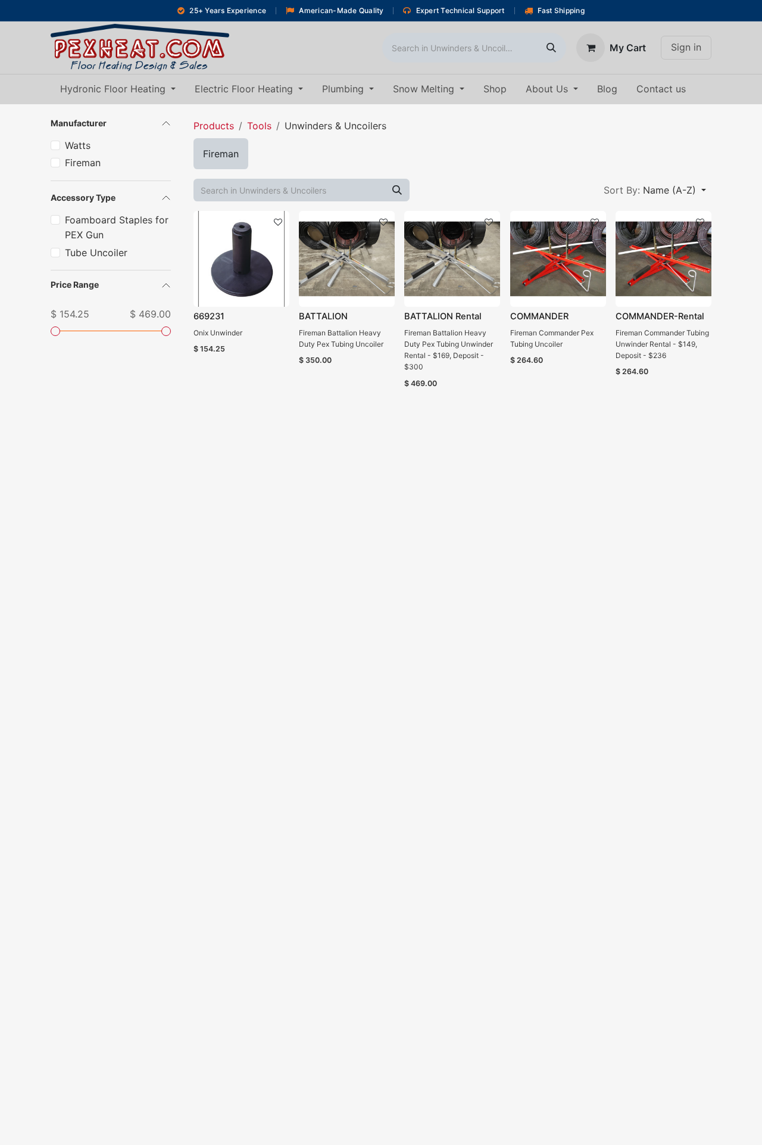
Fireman (83, 163)
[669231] (241, 259)
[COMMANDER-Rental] (663, 259)
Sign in (686, 47)
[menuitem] (118, 89)
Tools (259, 126)
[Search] (551, 48)
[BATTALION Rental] (452, 259)
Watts (77, 145)
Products (213, 126)
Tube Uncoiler (96, 253)
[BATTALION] (347, 259)
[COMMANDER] (558, 259)
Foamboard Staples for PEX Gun (116, 227)
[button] (654, 190)
